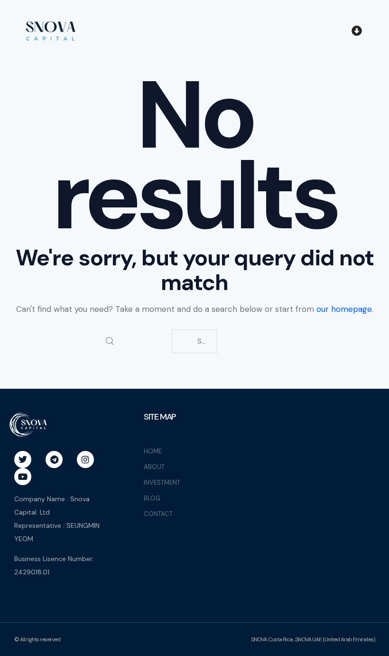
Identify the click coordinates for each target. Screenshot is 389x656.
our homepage (344, 309)
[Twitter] (22, 459)
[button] (356, 31)
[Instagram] (85, 459)
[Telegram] (54, 459)
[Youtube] (22, 476)
